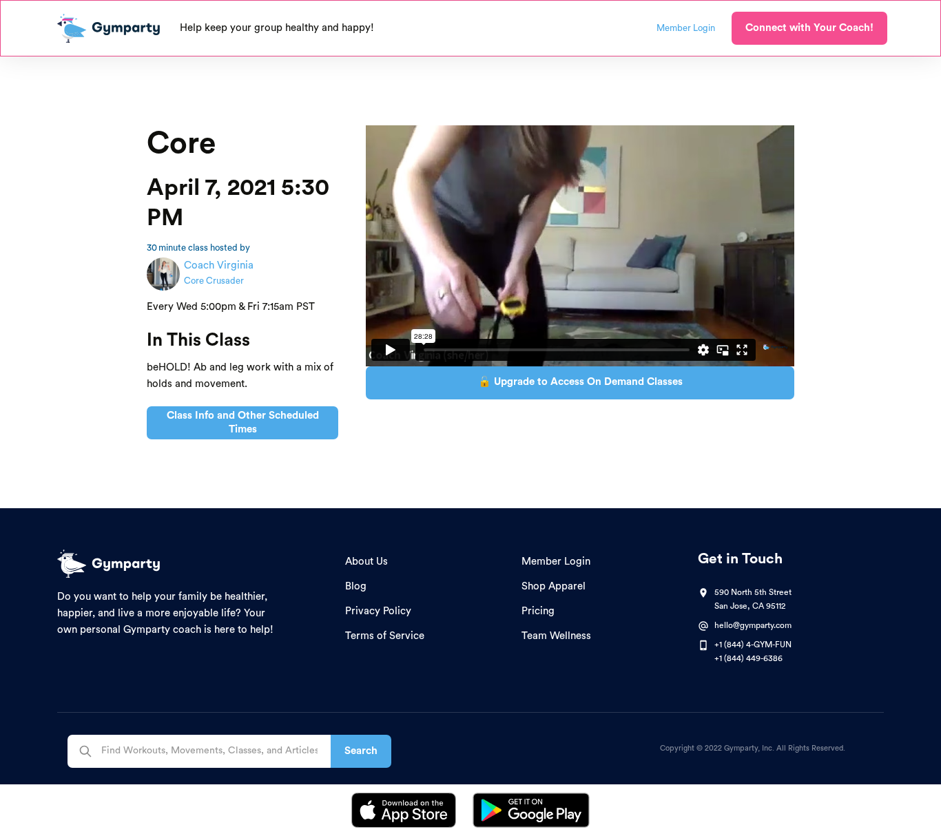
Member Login (555, 561)
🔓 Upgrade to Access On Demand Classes (580, 382)
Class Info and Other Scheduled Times (243, 422)
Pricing (538, 611)
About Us (366, 561)
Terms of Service (384, 636)
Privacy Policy (378, 611)
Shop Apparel (553, 586)
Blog (355, 586)
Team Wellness (556, 636)
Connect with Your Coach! (809, 28)
